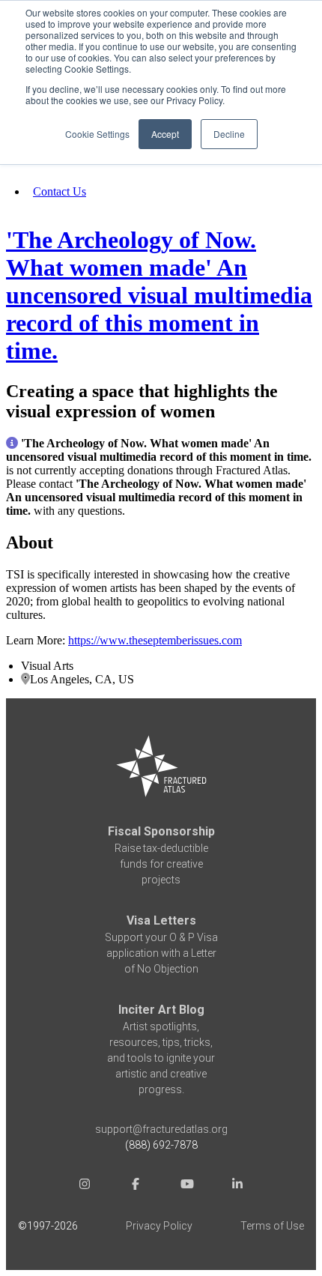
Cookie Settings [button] (97, 133)
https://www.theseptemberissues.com (155, 640)
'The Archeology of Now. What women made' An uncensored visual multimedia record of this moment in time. (159, 295)
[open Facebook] (136, 1185)
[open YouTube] (186, 1185)
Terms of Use (272, 1226)
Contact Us (59, 191)
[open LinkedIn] (237, 1185)
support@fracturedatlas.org (161, 1129)
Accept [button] (165, 133)
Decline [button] (229, 133)
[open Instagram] (85, 1185)
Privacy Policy (159, 1226)
